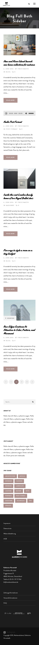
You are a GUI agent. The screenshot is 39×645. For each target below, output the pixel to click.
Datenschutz (7, 528)
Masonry (10, 205)
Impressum (7, 523)
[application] (19, 113)
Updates (8, 505)
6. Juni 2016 (9, 69)
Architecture (10, 476)
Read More (10, 100)
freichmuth (23, 69)
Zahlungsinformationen (11, 593)
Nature (18, 491)
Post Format (12, 129)
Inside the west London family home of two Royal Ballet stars (18, 196)
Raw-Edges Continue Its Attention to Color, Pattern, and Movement (19, 330)
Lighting (8, 491)
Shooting (8, 501)
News (28, 491)
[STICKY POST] (20, 310)
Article (22, 476)
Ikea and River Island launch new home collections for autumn (19, 63)
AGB (5, 539)
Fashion (19, 481)
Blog (8, 72)
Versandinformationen (10, 598)
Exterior (8, 481)
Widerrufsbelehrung (10, 533)
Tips (30, 501)
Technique (21, 501)
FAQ (5, 603)
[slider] (31, 113)
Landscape (20, 486)
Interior (8, 486)
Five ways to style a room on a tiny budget (18, 252)
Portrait (8, 496)
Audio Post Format (13, 122)
